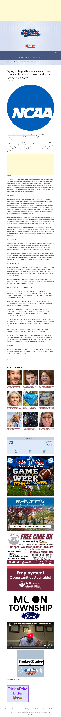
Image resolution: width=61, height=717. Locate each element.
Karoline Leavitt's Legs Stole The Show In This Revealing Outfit (14, 409)
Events (29, 53)
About (46, 53)
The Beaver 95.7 (35, 57)
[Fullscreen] (52, 647)
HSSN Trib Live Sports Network (40, 709)
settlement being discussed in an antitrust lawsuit (21, 135)
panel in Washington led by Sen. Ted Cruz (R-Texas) (35, 229)
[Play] (8, 647)
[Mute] (50, 647)
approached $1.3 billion (17, 205)
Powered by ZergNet (50, 432)
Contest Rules (15, 709)
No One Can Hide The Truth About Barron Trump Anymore (30, 388)
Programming (23, 57)
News (14, 53)
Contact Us (37, 53)
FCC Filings (52, 709)
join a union (35, 311)
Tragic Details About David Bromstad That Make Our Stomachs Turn (13, 388)
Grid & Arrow (47, 712)
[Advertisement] (30, 10)
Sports (21, 53)
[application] (30, 635)
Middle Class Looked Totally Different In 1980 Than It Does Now (46, 409)
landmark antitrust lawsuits (44, 281)
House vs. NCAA (11, 179)
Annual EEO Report (26, 709)
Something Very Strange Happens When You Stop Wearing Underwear (29, 409)
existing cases (15, 291)
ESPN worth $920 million (16, 211)
